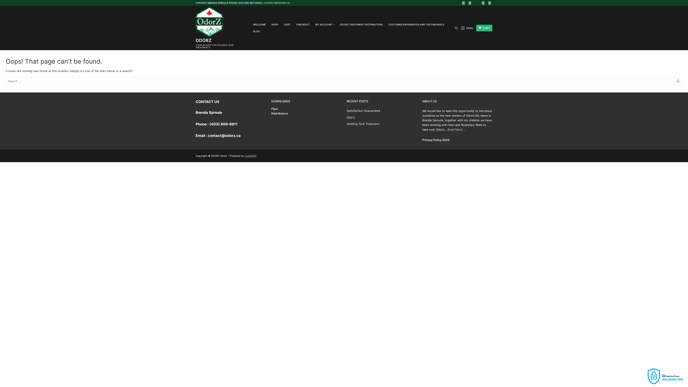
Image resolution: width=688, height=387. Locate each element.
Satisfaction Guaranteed (363, 111)
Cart (486, 28)
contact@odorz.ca (277, 2)
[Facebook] (463, 3)
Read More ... (456, 129)
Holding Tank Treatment (363, 124)
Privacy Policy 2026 (436, 140)
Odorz (204, 40)
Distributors (279, 113)
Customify (250, 155)
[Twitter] (470, 3)
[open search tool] (456, 28)
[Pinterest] (489, 3)
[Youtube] (476, 3)
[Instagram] (483, 3)
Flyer (274, 109)
